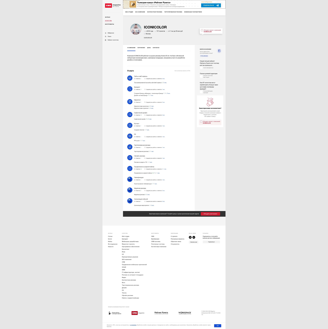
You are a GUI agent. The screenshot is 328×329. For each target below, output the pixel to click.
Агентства (108, 20)
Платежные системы (158, 244)
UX (123, 254)
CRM (123, 262)
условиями (133, 325)
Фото (123, 282)
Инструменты (109, 24)
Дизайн (124, 287)
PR (123, 290)
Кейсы (110, 241)
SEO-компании (126, 259)
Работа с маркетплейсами (130, 298)
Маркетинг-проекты (128, 244)
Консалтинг (125, 249)
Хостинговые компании (158, 246)
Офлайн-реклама (127, 295)
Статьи (110, 236)
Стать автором (204, 56)
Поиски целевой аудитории (208, 73)
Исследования (112, 244)
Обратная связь (176, 241)
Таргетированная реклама (130, 285)
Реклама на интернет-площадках (132, 275)
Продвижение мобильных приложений (134, 264)
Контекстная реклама (129, 280)
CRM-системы (155, 241)
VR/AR (124, 267)
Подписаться (211, 242)
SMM (123, 269)
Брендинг (125, 239)
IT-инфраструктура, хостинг (131, 272)
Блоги (110, 239)
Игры (123, 251)
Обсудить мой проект (210, 214)
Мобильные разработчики (130, 241)
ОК (218, 326)
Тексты (124, 293)
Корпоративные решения (130, 257)
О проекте (174, 236)
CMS (152, 236)
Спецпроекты (175, 244)
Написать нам (193, 242)
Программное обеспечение (131, 246)
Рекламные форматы (177, 239)
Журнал (107, 17)
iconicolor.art (148, 37)
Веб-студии (125, 236)
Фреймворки (155, 239)
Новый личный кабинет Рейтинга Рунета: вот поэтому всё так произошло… (209, 63)
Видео (124, 277)
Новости (110, 246)
